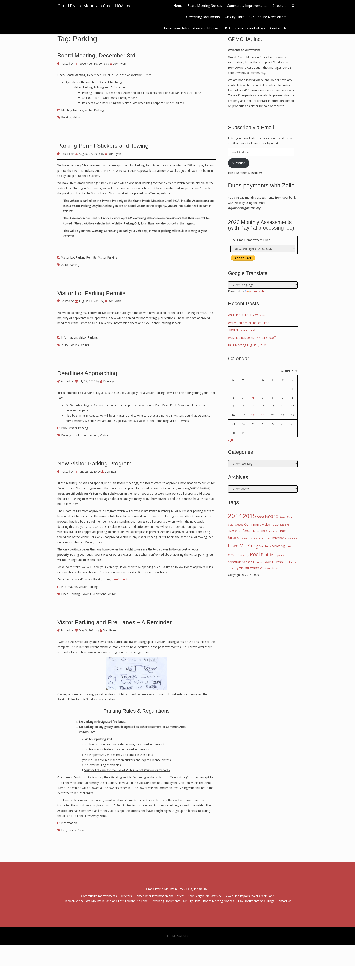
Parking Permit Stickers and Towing (103, 146)
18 (253, 415)
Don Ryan (119, 63)
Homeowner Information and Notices (191, 28)
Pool (64, 428)
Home (178, 5)
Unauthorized (89, 435)
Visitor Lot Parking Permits (79, 257)
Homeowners (256, 538)
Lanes (72, 830)
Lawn (233, 546)
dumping (284, 524)
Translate (258, 291)
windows (272, 568)
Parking (66, 117)
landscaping (291, 538)
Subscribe (238, 163)
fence (263, 531)
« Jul (230, 440)
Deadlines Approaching (87, 373)
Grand (234, 537)
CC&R (231, 524)
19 (262, 415)
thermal (258, 562)
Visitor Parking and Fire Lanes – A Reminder (114, 622)
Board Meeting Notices (205, 5)
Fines (64, 594)
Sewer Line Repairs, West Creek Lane (249, 896)
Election (233, 531)
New (288, 546)
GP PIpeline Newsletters (267, 17)
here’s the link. (121, 579)
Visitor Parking (94, 110)
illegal (268, 538)
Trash (278, 562)
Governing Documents (203, 17)
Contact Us (278, 28)
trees (292, 562)
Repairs (279, 555)
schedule (235, 562)
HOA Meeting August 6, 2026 (247, 345)
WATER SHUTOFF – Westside (247, 315)
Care (290, 517)
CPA (262, 524)
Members (265, 546)
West (263, 568)
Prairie (267, 555)
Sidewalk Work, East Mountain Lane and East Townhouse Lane (106, 901)
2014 (235, 516)
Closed (239, 524)
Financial (273, 531)
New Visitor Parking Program (94, 463)
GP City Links (234, 17)
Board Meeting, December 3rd (96, 55)
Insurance (278, 538)
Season (247, 562)
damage (272, 524)
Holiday (245, 538)
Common (251, 524)
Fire (63, 830)
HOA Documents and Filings (244, 28)
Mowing (278, 546)
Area (260, 517)
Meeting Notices (72, 110)
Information (69, 337)
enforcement (249, 530)
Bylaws (282, 517)
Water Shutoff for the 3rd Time (248, 323)
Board (272, 516)
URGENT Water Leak (242, 330)
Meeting (248, 545)
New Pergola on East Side (204, 896)
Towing (86, 594)
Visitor (77, 117)
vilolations (99, 594)
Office (232, 555)
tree (286, 562)
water (254, 568)
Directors (279, 5)
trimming (233, 568)
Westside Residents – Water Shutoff (252, 338)
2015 (64, 265)
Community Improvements (247, 5)
